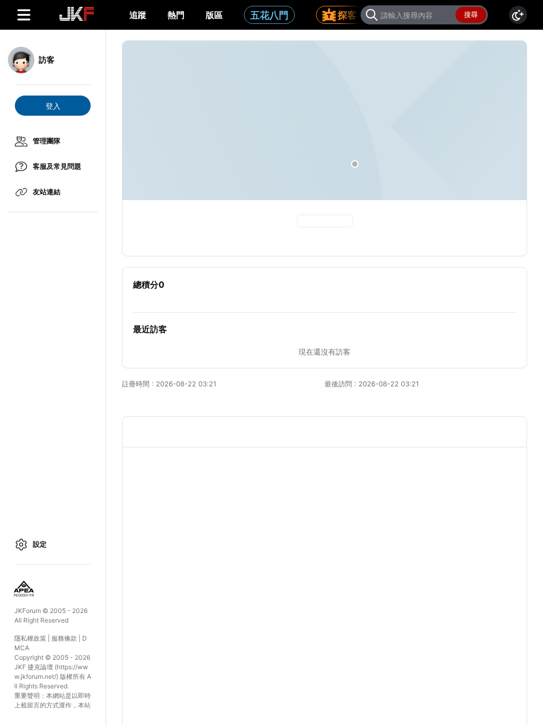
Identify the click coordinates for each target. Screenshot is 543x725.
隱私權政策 (30, 638)
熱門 (176, 15)
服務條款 (64, 638)
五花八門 (269, 15)
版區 (214, 15)
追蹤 (137, 15)
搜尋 (471, 14)
